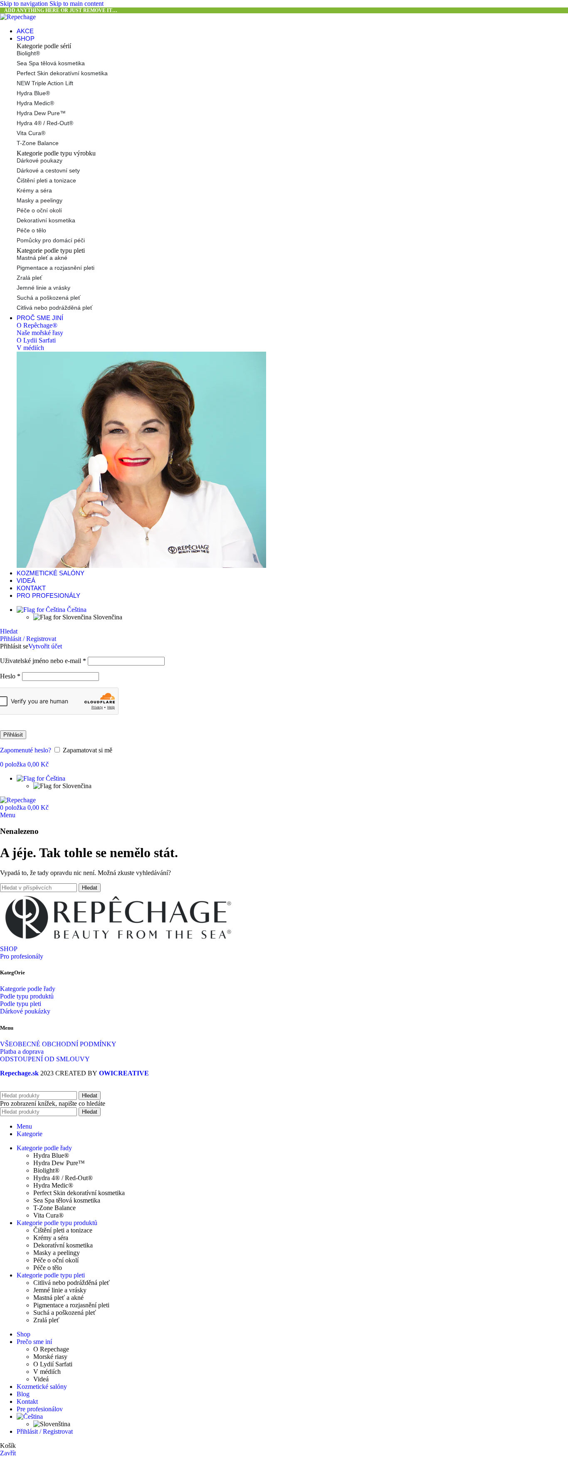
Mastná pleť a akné (42, 257)
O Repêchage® (37, 325)
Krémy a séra (34, 190)
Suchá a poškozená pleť (48, 297)
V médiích (30, 347)
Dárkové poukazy (39, 160)
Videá (41, 1379)
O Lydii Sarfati (36, 340)
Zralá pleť (29, 277)
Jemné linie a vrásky (43, 287)
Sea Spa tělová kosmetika (51, 63)
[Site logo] (18, 16)
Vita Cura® (31, 133)
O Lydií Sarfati (52, 1364)
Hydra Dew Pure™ (41, 113)
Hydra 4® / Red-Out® (45, 123)
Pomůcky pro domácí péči (51, 240)
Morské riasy (50, 1356)
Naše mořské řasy (40, 332)
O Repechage (51, 1349)
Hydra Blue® (33, 93)
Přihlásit (13, 735)
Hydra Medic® (35, 103)
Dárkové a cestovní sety (48, 170)
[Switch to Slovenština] (51, 1423)
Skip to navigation (24, 3)
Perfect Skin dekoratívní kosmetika (62, 73)
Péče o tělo (31, 230)
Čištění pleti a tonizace (46, 180)
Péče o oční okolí (39, 210)
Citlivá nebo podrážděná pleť (54, 307)
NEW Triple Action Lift (45, 83)
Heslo (10, 676)
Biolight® (28, 53)
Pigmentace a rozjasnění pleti (55, 267)
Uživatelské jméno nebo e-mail (43, 660)
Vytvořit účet (45, 646)
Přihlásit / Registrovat (45, 1431)
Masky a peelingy (39, 200)
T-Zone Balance (38, 143)
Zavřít (8, 1453)
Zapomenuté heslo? (25, 750)
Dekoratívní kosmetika (46, 220)
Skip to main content (76, 3)
